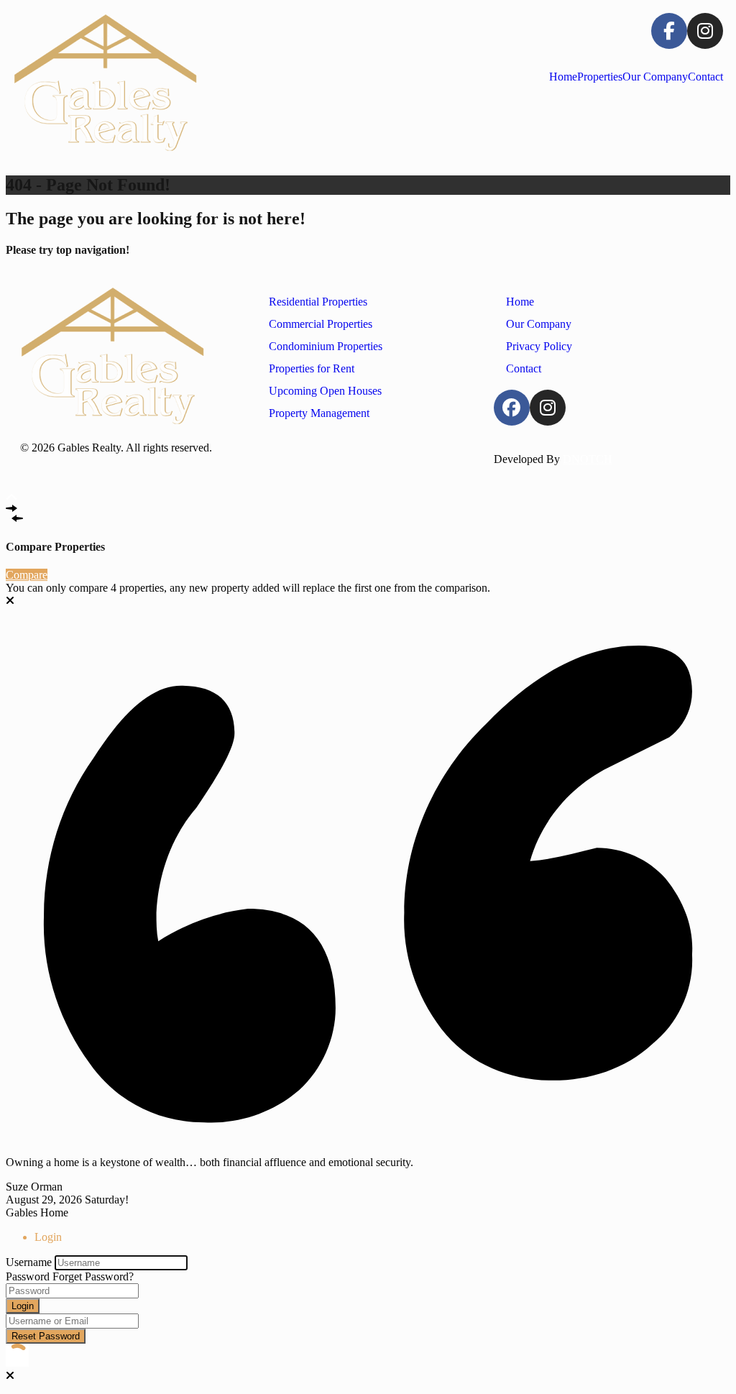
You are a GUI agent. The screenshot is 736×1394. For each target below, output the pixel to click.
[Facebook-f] (669, 31)
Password (28, 1276)
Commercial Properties (320, 324)
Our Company (655, 76)
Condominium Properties (325, 346)
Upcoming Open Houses (325, 391)
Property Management (319, 413)
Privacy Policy (539, 346)
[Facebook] (512, 408)
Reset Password (46, 1336)
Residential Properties (318, 301)
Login (23, 1306)
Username (29, 1262)
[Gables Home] (105, 83)
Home (563, 76)
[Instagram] (705, 31)
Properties (599, 76)
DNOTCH (587, 459)
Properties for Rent (311, 368)
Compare (26, 575)
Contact (705, 76)
